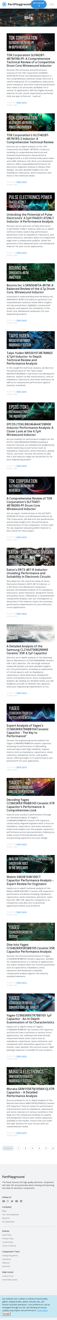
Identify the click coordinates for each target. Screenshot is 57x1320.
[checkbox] (7, 681)
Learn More (42, 1310)
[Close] (53, 613)
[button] (44, 691)
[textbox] (28, 627)
